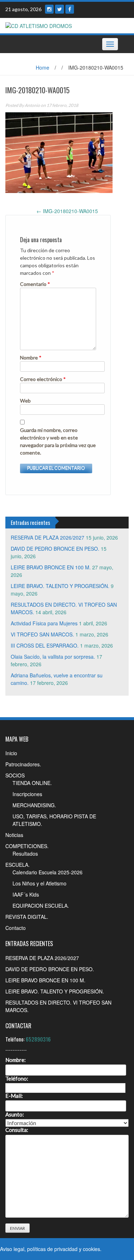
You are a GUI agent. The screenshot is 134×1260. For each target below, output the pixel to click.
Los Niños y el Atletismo (39, 883)
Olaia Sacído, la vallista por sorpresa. (53, 656)
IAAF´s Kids (26, 894)
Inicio (11, 753)
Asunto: (14, 1114)
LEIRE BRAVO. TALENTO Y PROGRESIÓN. (60, 585)
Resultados (25, 853)
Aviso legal (12, 1248)
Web (25, 401)
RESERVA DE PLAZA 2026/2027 (47, 537)
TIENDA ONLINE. (32, 782)
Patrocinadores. (23, 764)
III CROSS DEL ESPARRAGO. (45, 645)
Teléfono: (16, 1079)
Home (42, 67)
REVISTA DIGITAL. (26, 916)
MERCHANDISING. (34, 805)
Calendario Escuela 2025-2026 (48, 872)
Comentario (35, 284)
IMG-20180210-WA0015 (67, 211)
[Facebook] (69, 9)
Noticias (14, 834)
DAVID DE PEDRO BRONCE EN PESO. (55, 548)
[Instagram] (49, 9)
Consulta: (16, 1130)
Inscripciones (27, 794)
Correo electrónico (43, 379)
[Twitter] (59, 9)
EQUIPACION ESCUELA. (41, 905)
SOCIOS (15, 775)
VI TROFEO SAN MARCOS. (42, 634)
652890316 (38, 1039)
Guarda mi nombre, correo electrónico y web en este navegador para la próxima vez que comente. (58, 441)
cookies (91, 1248)
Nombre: (15, 1060)
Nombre (30, 357)
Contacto (15, 927)
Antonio (32, 105)
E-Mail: (14, 1096)
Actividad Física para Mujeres (44, 623)
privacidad (66, 1248)
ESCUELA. (17, 864)
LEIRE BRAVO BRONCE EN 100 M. (51, 567)
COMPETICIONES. (27, 846)
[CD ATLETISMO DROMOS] (38, 25)
